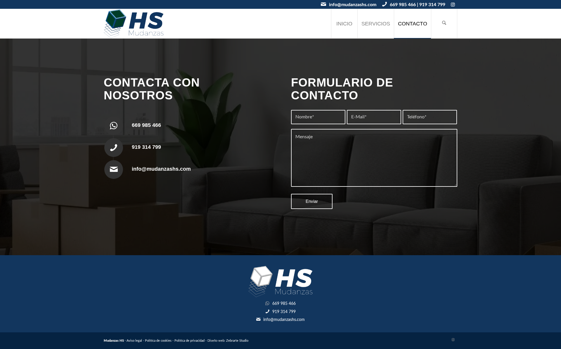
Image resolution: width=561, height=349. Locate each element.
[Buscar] (444, 23)
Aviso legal (134, 340)
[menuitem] (344, 23)
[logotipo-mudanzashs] (134, 23)
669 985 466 (403, 4)
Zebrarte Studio (237, 340)
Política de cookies (158, 340)
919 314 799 (432, 4)
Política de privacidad (189, 340)
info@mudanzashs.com (352, 4)
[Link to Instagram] (453, 4)
